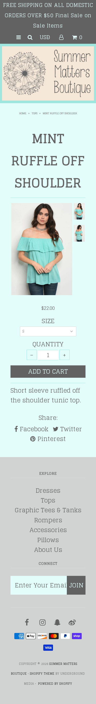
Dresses (48, 490)
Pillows (48, 539)
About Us (48, 549)
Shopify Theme (42, 673)
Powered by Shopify (55, 683)
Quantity (48, 344)
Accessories (48, 529)
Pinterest (51, 439)
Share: (48, 418)
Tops (34, 113)
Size (48, 321)
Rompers (48, 520)
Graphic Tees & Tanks (48, 510)
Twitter (70, 429)
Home (22, 113)
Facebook (33, 429)
